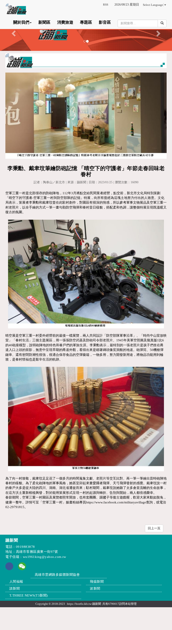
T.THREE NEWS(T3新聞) (28, 595)
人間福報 (16, 581)
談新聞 (14, 588)
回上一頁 (154, 528)
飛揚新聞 (97, 581)
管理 (134, 603)
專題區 (86, 22)
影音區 (105, 22)
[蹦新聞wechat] (22, 566)
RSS (105, 4)
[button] (13, 32)
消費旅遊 (65, 22)
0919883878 (25, 547)
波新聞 (95, 588)
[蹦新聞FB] (9, 569)
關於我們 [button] (21, 22)
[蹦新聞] (86, 32)
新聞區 (44, 22)
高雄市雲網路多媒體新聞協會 (57, 574)
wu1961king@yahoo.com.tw (44, 557)
